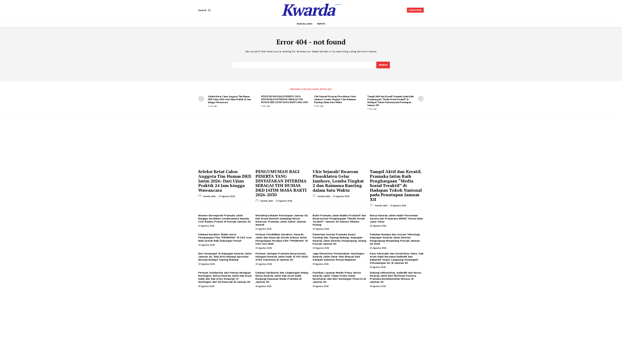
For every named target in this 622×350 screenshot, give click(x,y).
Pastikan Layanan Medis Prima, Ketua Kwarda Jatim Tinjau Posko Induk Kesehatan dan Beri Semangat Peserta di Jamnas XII (339, 277)
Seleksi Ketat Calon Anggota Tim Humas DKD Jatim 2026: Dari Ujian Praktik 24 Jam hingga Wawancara (229, 99)
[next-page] (421, 99)
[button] (205, 10)
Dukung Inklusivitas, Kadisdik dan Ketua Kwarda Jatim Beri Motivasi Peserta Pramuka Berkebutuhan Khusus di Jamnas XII (395, 277)
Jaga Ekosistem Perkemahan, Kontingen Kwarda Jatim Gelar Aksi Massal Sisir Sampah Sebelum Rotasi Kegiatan (338, 256)
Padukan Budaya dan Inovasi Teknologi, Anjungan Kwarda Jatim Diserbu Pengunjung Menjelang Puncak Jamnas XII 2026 (395, 239)
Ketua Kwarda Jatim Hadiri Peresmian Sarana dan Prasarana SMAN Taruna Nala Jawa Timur (396, 218)
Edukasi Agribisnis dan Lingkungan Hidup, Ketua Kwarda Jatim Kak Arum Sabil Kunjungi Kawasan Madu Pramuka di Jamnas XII (282, 277)
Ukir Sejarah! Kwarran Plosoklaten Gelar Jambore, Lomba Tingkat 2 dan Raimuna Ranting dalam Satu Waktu (335, 99)
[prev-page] (201, 99)
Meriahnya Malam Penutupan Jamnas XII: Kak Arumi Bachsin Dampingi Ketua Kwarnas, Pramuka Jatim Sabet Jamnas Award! (281, 220)
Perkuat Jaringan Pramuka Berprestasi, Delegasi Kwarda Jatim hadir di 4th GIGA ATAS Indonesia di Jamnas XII (281, 256)
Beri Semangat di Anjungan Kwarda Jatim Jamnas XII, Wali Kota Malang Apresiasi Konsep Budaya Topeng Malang (225, 256)
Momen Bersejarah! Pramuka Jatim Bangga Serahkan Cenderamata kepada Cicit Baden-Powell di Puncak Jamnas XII (224, 218)
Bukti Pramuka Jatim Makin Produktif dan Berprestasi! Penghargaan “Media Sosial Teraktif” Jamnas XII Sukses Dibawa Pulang (339, 220)
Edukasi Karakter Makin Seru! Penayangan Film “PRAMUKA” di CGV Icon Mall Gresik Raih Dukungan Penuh (225, 237)
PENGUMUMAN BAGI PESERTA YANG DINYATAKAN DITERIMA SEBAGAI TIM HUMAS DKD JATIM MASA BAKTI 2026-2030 (284, 99)
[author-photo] (200, 196)
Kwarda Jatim (209, 196)
